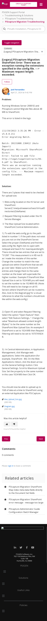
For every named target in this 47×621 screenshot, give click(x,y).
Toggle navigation (11, 42)
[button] (5, 571)
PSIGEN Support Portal (13, 12)
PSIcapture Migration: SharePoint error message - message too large (26, 501)
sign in (10, 466)
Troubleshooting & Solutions (19, 15)
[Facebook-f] (27, 548)
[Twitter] (21, 548)
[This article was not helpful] (14, 424)
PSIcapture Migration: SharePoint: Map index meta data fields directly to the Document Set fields (25, 489)
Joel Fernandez (18, 89)
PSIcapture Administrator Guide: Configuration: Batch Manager (24, 511)
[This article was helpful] (7, 424)
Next (41, 439)
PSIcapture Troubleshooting (19, 18)
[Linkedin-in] (15, 548)
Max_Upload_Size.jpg (13, 399)
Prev (6, 439)
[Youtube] (33, 548)
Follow (7, 82)
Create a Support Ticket (23, 4)
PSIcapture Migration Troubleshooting (24, 21)
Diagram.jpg (9, 406)
